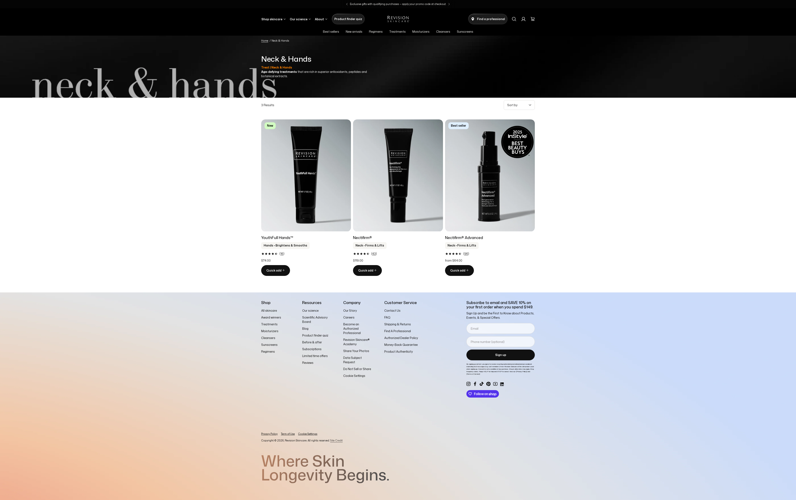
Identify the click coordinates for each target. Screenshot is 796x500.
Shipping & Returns (397, 324)
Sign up (500, 355)
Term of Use (288, 434)
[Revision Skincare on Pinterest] (488, 384)
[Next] (449, 4)
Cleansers (268, 338)
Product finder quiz (315, 335)
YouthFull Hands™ (277, 237)
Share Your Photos (356, 351)
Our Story (350, 310)
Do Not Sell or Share (357, 369)
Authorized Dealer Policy (401, 338)
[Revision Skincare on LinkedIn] (502, 384)
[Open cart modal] (533, 19)
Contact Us (392, 310)
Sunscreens (269, 345)
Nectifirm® (362, 237)
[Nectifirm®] (398, 175)
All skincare (269, 310)
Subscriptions (312, 349)
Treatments (269, 324)
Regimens (268, 351)
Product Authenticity (398, 351)
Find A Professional (397, 331)
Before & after (312, 342)
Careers (348, 317)
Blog (305, 329)
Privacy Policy (269, 434)
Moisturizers (269, 331)
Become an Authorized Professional (352, 328)
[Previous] (347, 4)
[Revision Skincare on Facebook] (475, 384)
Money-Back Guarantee (401, 345)
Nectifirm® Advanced (464, 237)
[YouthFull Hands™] (306, 175)
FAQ (387, 317)
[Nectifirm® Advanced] (490, 175)
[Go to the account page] (523, 19)
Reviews (307, 363)
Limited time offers (315, 356)
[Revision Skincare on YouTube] (495, 384)
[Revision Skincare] (398, 19)
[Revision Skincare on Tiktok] (482, 384)
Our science (310, 310)
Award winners (271, 317)
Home (264, 40)
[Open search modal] (514, 19)
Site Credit (336, 440)
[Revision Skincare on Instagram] (468, 384)
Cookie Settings (307, 434)
